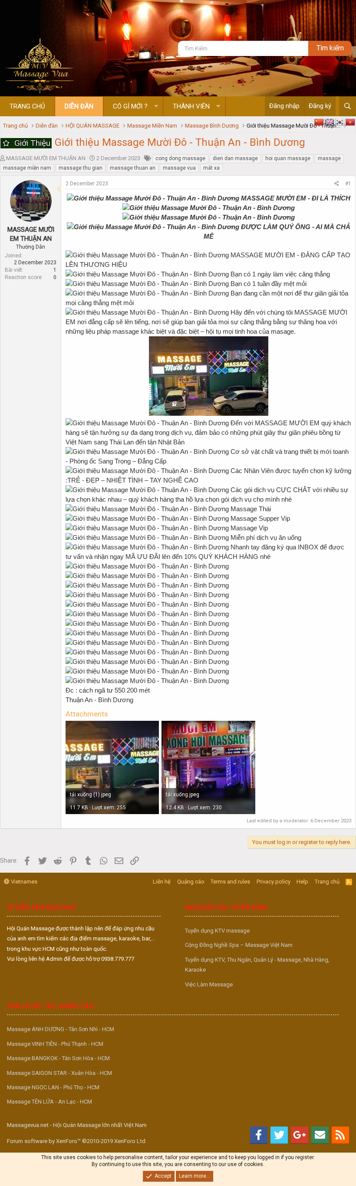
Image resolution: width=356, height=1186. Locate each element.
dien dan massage (235, 158)
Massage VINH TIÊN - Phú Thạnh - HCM (55, 1044)
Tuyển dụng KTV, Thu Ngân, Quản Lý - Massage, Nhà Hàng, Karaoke (257, 964)
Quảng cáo (190, 881)
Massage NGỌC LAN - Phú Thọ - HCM (53, 1087)
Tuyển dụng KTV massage (217, 930)
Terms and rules (230, 881)
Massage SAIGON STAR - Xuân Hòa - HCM (59, 1073)
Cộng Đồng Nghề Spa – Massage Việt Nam (239, 945)
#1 (348, 184)
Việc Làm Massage (209, 984)
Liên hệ (162, 881)
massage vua (179, 168)
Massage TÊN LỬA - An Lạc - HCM (49, 1101)
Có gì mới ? (130, 106)
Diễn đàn (79, 106)
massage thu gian (80, 168)
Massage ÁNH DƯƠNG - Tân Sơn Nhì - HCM (60, 1029)
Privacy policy (273, 881)
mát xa (211, 168)
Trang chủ (27, 106)
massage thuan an (132, 168)
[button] (156, 106)
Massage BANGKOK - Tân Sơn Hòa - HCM (58, 1058)
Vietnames (23, 881)
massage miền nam (27, 168)
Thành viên (191, 106)
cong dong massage (180, 158)
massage (329, 158)
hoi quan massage (287, 158)
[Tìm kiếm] (347, 106)
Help (302, 881)
